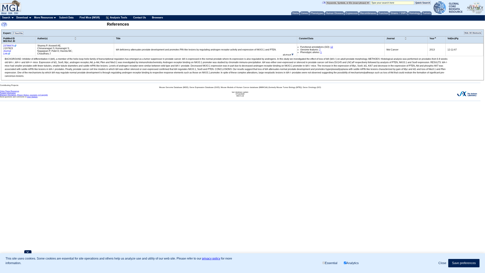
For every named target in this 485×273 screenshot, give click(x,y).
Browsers (157, 17)
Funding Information (8, 93)
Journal (390, 38)
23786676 (8, 45)
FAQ (16, 13)
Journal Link (7, 52)
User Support (32, 97)
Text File (18, 33)
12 (331, 47)
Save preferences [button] (464, 263)
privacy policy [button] (211, 258)
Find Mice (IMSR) (90, 17)
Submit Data (66, 17)
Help (10, 13)
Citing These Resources (9, 91)
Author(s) (42, 38)
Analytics (352, 263)
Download (22, 17)
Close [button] (442, 263)
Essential (331, 263)
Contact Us (139, 17)
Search (6, 17)
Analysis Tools (118, 17)
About (3, 13)
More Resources (43, 17)
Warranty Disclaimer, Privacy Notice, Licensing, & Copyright (24, 95)
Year (431, 38)
